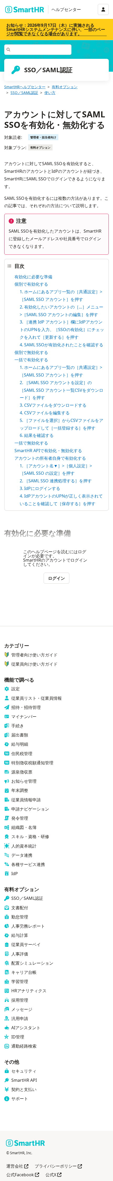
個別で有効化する (31, 284)
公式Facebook (22, 1175)
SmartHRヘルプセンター (24, 86)
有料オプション (65, 86)
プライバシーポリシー (58, 1166)
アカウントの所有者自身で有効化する (50, 458)
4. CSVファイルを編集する (45, 413)
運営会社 (17, 1166)
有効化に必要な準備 (33, 277)
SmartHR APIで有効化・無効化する (48, 450)
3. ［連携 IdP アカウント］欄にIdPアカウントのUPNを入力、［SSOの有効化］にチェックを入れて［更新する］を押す (62, 329)
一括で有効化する (31, 360)
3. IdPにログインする (40, 488)
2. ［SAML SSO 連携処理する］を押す (56, 481)
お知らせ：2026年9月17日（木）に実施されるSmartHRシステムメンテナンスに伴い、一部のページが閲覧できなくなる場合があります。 (55, 29)
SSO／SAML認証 (24, 92)
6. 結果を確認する (37, 435)
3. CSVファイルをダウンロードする (53, 405)
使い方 (49, 92)
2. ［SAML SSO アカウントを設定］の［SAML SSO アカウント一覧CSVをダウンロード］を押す (61, 390)
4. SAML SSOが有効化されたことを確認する (61, 345)
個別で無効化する (31, 352)
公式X (53, 1175)
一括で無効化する (31, 443)
